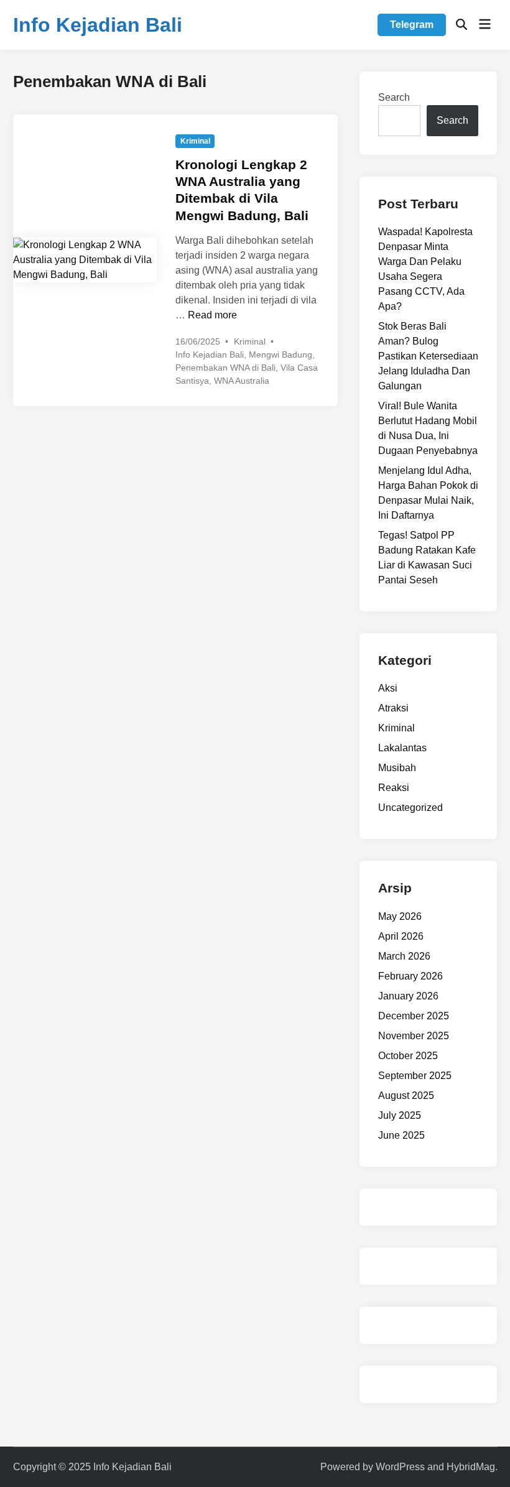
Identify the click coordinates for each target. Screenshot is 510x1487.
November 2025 (413, 1036)
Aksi (387, 688)
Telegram (412, 24)
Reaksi (393, 787)
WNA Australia (241, 381)
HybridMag (471, 1467)
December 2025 (413, 1016)
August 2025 (406, 1095)
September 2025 (415, 1075)
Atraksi (393, 708)
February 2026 (410, 976)
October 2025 (408, 1055)
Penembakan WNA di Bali (225, 368)
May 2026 (400, 916)
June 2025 (401, 1135)
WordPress (400, 1467)
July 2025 (399, 1115)
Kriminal (195, 141)
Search (394, 97)
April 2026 (401, 936)
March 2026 (404, 956)
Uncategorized (410, 807)
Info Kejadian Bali (97, 25)
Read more (212, 315)
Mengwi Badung (280, 354)
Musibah (397, 767)
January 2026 (408, 996)
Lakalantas (402, 748)
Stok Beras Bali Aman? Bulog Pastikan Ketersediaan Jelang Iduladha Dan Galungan (428, 356)
